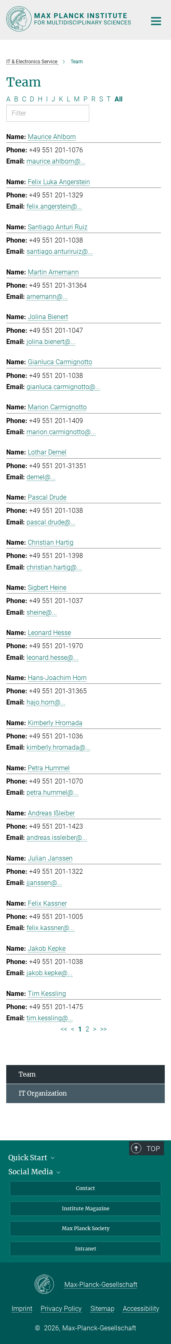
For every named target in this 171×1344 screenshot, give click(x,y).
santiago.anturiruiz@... (60, 251)
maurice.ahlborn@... (56, 161)
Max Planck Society (86, 1228)
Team (27, 1074)
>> (103, 1029)
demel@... (41, 477)
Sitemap (102, 1309)
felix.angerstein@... (54, 206)
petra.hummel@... (52, 792)
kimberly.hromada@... (58, 747)
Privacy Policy (61, 1309)
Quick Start (28, 1158)
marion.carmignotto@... (61, 432)
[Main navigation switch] (156, 21)
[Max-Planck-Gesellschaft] (49, 1285)
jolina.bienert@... (51, 342)
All (118, 99)
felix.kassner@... (50, 928)
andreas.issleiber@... (57, 838)
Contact (85, 1188)
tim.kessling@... (50, 1018)
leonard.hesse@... (52, 657)
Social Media (31, 1172)
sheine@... (42, 612)
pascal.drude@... (51, 522)
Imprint (22, 1309)
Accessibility (141, 1309)
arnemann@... (47, 297)
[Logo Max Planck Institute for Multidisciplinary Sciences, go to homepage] (70, 18)
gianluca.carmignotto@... (63, 387)
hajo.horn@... (46, 702)
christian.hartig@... (54, 567)
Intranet (85, 1248)
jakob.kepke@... (50, 973)
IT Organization (43, 1093)
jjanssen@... (44, 883)
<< (64, 1029)
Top (153, 1148)
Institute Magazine (86, 1208)
